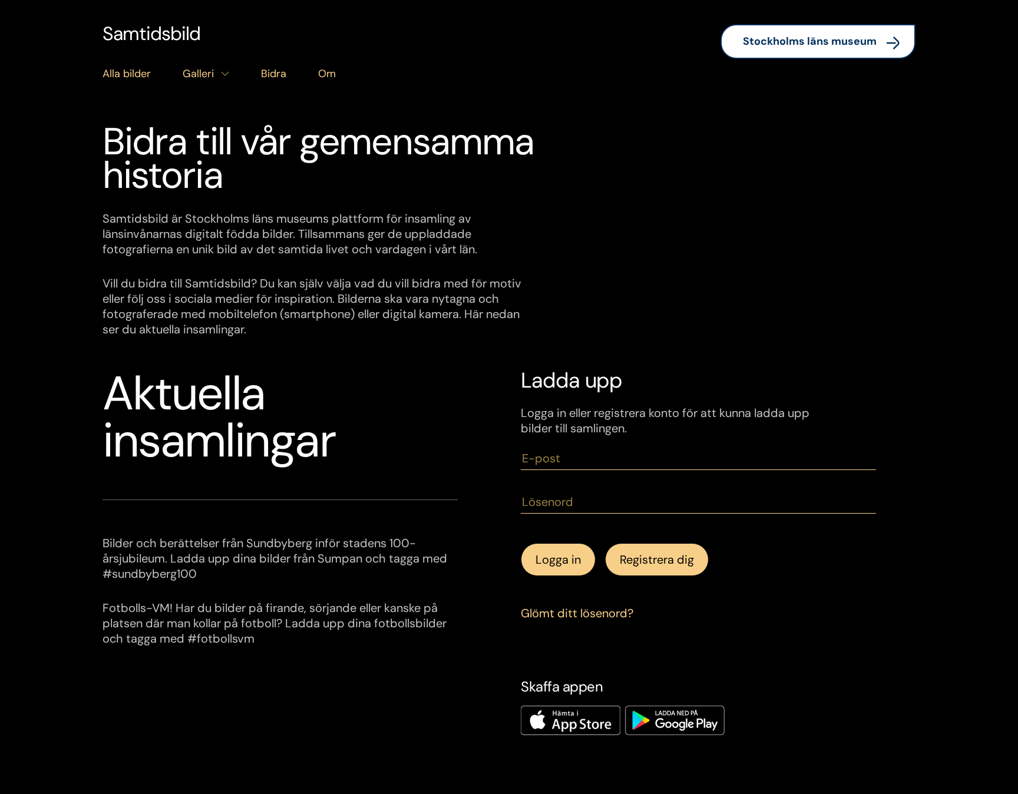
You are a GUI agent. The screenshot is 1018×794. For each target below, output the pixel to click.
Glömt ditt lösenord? (577, 613)
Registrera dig (657, 559)
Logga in (558, 559)
